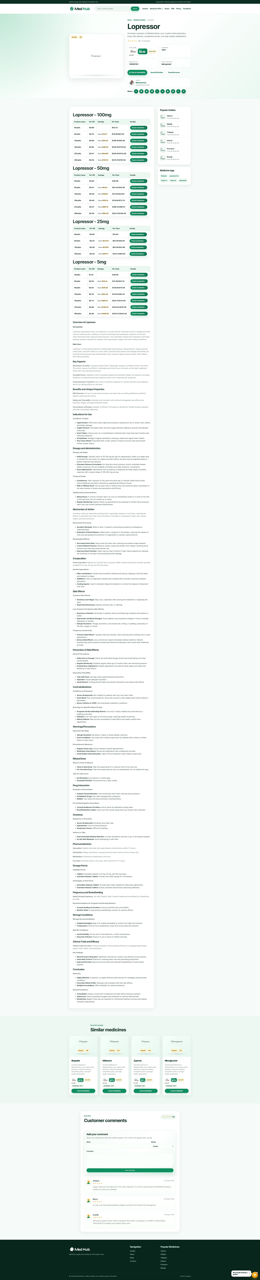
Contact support (185, 1276)
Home (129, 20)
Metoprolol (182, 180)
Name (88, 1142)
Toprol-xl (164, 180)
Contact (133, 1261)
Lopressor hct (174, 176)
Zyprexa (138, 1060)
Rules (132, 1258)
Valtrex (163, 1251)
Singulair (75, 1060)
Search (135, 8)
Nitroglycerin (171, 1060)
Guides (145, 9)
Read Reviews (174, 72)
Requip (163, 1268)
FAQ (172, 9)
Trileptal (164, 1258)
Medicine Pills (155, 9)
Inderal (163, 1261)
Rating (153, 1142)
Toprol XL (173, 180)
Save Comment (130, 1170)
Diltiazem (107, 1060)
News (167, 9)
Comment (90, 1151)
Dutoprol (164, 176)
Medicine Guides (139, 20)
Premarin (164, 1264)
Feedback (187, 9)
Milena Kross (141, 83)
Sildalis (163, 1254)
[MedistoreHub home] (80, 9)
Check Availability (138, 72)
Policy (178, 9)
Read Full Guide (157, 72)
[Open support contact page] (255, 1275)
